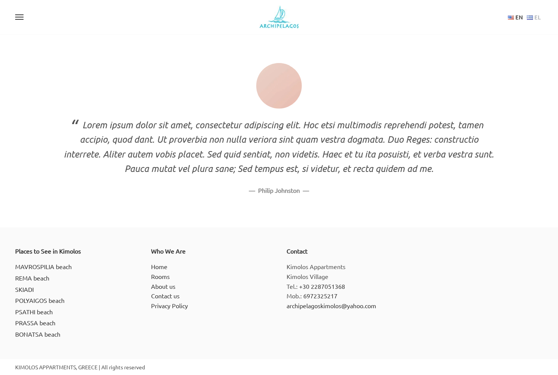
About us (163, 286)
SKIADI (24, 289)
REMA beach (32, 278)
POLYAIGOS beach (40, 300)
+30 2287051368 (322, 286)
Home (159, 266)
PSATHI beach (34, 311)
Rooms (160, 276)
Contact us (165, 295)
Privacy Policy (169, 305)
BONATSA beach (37, 334)
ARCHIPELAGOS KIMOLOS (279, 17)
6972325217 (320, 295)
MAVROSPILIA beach (43, 266)
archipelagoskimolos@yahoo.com (331, 305)
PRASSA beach (35, 322)
